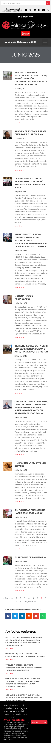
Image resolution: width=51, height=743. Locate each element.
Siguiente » (30, 601)
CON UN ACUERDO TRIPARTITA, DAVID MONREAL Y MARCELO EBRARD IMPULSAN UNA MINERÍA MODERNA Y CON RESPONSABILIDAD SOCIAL (31, 407)
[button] (45, 42)
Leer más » (19, 123)
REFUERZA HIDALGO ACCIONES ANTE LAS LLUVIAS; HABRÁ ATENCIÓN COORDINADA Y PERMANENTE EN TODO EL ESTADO (31, 78)
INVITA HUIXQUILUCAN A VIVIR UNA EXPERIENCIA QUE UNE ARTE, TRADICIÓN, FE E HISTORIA (32, 349)
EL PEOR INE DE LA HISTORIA (30, 557)
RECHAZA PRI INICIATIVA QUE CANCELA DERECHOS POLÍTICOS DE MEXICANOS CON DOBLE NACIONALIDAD (24, 697)
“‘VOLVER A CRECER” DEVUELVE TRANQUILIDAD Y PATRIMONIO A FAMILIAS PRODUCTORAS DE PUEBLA (23, 667)
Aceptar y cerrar (39, 722)
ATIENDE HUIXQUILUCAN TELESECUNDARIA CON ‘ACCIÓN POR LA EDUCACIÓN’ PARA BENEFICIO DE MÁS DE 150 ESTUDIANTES (31, 240)
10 (21, 601)
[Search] (48, 3)
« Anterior (8, 598)
